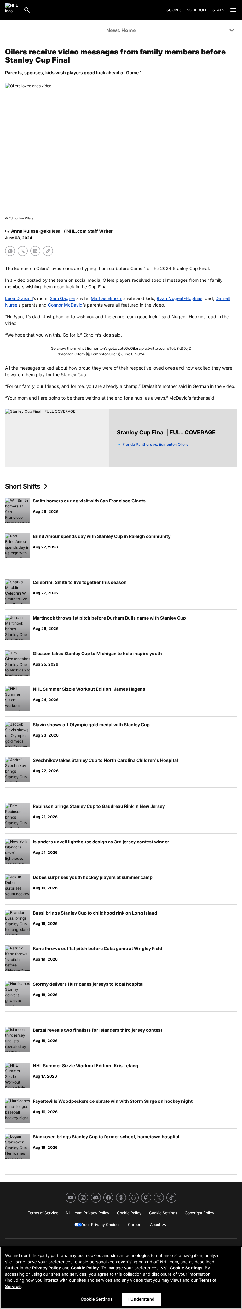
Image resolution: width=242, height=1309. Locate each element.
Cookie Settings (186, 1267)
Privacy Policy (46, 1267)
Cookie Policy (85, 1267)
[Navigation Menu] (233, 10)
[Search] (27, 10)
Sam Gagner (62, 298)
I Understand (141, 1298)
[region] (121, 1277)
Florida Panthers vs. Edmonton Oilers (155, 444)
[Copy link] (48, 251)
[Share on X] (23, 251)
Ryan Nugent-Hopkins (179, 298)
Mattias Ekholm (106, 298)
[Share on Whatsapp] (10, 251)
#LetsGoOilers (128, 348)
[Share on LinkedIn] (35, 251)
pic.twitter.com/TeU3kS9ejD (166, 348)
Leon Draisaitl (19, 298)
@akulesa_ (51, 231)
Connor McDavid (65, 305)
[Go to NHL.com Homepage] (11, 10)
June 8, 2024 (133, 354)
